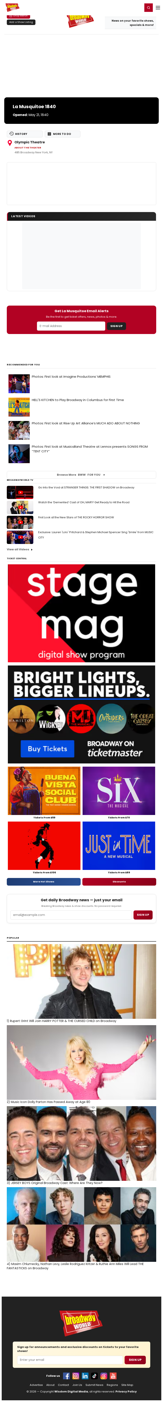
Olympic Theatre (29, 142)
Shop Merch (20, 15)
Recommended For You (23, 364)
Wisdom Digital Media (71, 1391)
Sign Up (116, 326)
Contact (63, 1385)
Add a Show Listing (21, 22)
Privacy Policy (126, 1391)
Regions (112, 1385)
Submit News (94, 1385)
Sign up (143, 915)
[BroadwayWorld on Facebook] (66, 1376)
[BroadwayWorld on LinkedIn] (85, 1376)
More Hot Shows (43, 881)
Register (126, 7)
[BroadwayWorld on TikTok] (94, 1376)
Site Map (127, 1385)
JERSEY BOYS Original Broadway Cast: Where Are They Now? (55, 1183)
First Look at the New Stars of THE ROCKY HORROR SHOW (76, 517)
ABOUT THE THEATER (27, 148)
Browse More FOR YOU (78, 475)
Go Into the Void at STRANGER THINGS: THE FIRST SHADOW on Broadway (86, 487)
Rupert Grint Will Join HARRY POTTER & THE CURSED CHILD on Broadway (61, 1021)
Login (138, 7)
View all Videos (18, 549)
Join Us (77, 1385)
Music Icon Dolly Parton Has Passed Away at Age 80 (48, 1102)
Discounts (119, 881)
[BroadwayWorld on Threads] (104, 1376)
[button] (148, 7)
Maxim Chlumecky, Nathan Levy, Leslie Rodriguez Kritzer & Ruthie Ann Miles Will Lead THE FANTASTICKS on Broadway (75, 1266)
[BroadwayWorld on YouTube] (113, 1376)
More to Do (62, 134)
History (21, 134)
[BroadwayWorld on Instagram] (76, 1376)
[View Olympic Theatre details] (81, 183)
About (50, 1385)
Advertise (36, 1385)
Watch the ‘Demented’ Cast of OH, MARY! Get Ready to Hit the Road (83, 502)
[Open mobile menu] (158, 7)
